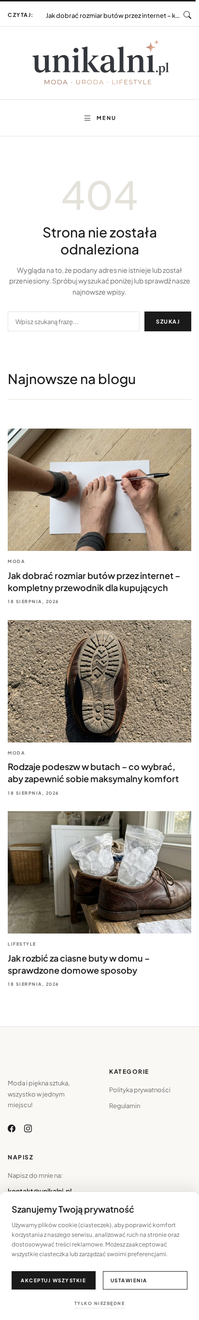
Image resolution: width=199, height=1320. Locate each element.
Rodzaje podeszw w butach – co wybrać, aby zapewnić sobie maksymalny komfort (115, 11)
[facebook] (11, 1128)
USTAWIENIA (129, 1280)
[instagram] (28, 1128)
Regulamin (124, 1106)
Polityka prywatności (140, 1090)
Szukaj (168, 321)
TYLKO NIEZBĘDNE (99, 1303)
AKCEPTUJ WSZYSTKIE (53, 1280)
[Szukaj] (187, 15)
